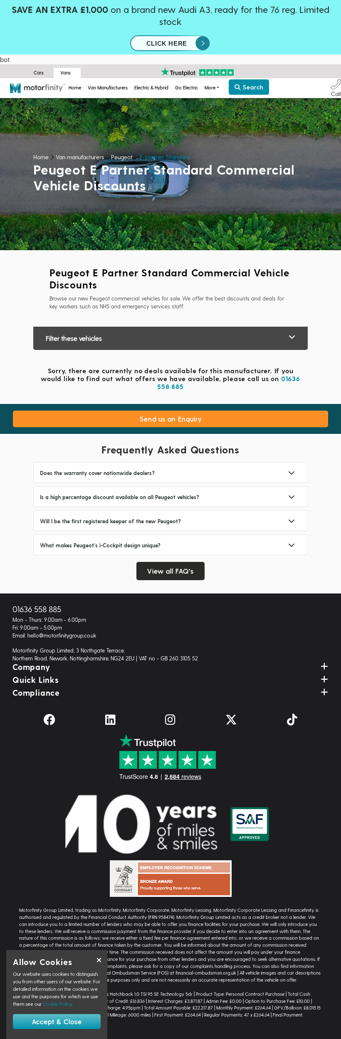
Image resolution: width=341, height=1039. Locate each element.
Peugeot (122, 156)
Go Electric (186, 87)
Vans (65, 72)
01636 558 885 (36, 609)
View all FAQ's (170, 571)
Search (252, 87)
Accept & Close (57, 1021)
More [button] (210, 87)
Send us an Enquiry (171, 419)
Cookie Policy (57, 1004)
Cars (39, 72)
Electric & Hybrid (151, 87)
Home (75, 87)
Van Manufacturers (108, 87)
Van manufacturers (80, 156)
